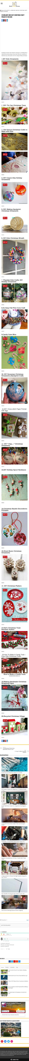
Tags (17, 967)
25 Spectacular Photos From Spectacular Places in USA (9, 748)
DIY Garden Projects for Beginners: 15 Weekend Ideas (13, 789)
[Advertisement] (14, 37)
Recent (2, 967)
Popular (6, 967)
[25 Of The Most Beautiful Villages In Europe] (11, 1029)
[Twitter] (12, 961)
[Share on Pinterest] (5, 20)
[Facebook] (10, 961)
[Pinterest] (14, 961)
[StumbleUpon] (17, 961)
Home (2, 10)
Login (27, 920)
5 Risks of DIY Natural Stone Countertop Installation (18, 981)
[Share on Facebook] (2, 20)
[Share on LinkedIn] (7, 20)
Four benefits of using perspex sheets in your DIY (12, 893)
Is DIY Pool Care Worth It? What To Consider (11, 772)
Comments (12, 967)
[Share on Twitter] (4, 20)
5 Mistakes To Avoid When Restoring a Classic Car (13, 841)
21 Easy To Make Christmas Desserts (20, 751)
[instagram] (19, 961)
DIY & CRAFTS (7, 10)
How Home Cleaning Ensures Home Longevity (12, 910)
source (2, 174)
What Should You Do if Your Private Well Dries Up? (17, 975)
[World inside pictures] (14, 4)
